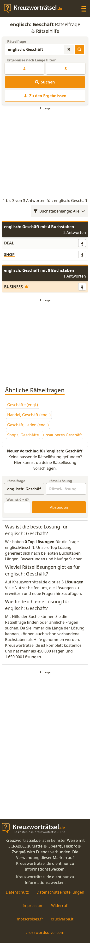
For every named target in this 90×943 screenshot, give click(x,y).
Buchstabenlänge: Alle (59, 211)
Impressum (33, 905)
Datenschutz (17, 892)
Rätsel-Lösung (60, 481)
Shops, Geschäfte (23, 435)
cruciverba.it (62, 919)
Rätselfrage (16, 41)
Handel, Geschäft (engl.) (29, 414)
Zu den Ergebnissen (47, 95)
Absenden (59, 507)
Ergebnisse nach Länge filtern (31, 60)
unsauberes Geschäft (62, 435)
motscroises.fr (30, 919)
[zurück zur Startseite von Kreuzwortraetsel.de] (35, 8)
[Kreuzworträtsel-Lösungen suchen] (79, 49)
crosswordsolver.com (45, 932)
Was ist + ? (17, 499)
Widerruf (59, 905)
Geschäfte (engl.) (22, 404)
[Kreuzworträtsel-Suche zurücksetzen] (69, 49)
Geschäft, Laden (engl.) (28, 424)
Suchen (48, 82)
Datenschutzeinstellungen (60, 892)
